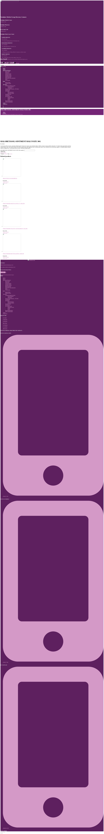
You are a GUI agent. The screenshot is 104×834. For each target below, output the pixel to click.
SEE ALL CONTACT (3, 830)
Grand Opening (11, 86)
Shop (6, 79)
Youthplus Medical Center (10, 85)
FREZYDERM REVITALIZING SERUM (13, 253)
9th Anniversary (11, 92)
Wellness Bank (8, 83)
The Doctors (7, 80)
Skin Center (7, 71)
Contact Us (5, 104)
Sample (5, 153)
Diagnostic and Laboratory (10, 78)
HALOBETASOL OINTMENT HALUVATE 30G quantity (12, 150)
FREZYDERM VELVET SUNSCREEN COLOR (15, 228)
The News (5, 84)
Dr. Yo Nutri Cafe (8, 96)
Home (4, 68)
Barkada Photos (11, 97)
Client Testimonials (9, 101)
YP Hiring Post (8, 94)
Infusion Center (8, 74)
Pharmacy (7, 72)
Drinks (9, 98)
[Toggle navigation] (5, 66)
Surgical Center (8, 73)
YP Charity (7, 91)
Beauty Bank (7, 82)
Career (4, 102)
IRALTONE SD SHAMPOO (10, 178)
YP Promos (7, 95)
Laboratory (10, 87)
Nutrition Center (8, 75)
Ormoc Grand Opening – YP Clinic (12, 88)
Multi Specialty (8, 76)
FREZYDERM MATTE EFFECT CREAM (14, 203)
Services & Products (7, 70)
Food (9, 99)
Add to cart (3, 151)
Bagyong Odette (11, 93)
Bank (4, 81)
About (4, 69)
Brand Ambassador (9, 100)
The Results (7, 89)
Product (4, 113)
